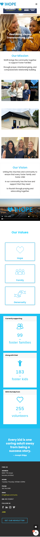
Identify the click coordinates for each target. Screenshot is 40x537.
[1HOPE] (8, 4)
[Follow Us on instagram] (10, 507)
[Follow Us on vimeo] (14, 507)
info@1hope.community (9, 495)
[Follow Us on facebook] (3, 507)
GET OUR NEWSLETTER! (15, 520)
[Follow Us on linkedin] (6, 507)
